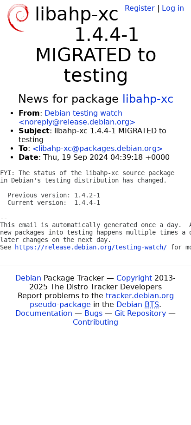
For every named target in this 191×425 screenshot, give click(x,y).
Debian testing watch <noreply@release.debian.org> (77, 117)
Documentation (43, 313)
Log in (173, 8)
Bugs (93, 313)
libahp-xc (147, 98)
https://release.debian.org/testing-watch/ (91, 247)
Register (140, 8)
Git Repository (140, 313)
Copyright (134, 278)
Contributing (95, 322)
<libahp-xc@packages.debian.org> (97, 148)
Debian (28, 278)
